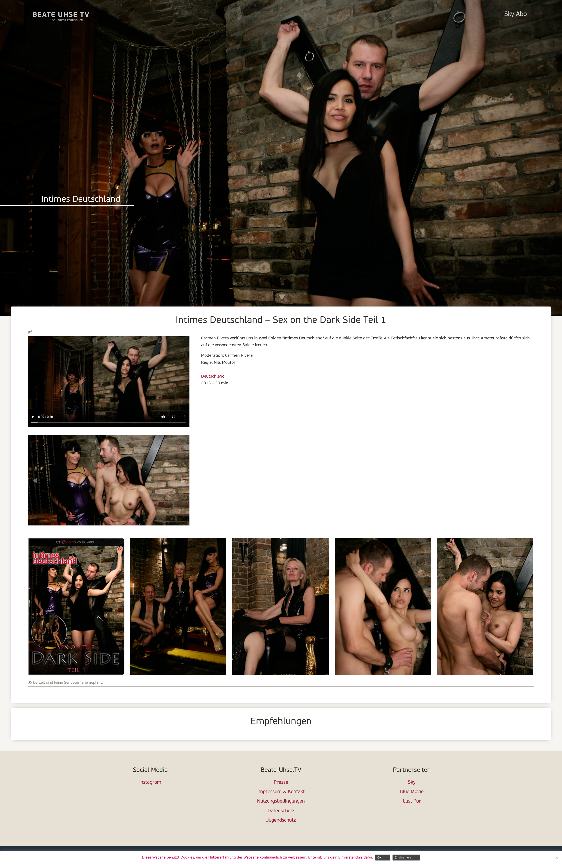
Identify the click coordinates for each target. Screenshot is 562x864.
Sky (412, 782)
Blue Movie (412, 792)
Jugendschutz (281, 820)
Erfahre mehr (403, 857)
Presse (281, 782)
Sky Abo (515, 14)
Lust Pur (412, 801)
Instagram (150, 782)
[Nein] (556, 857)
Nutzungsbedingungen (281, 801)
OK (379, 857)
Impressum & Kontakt (281, 792)
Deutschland (213, 376)
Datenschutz (281, 811)
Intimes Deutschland (80, 199)
